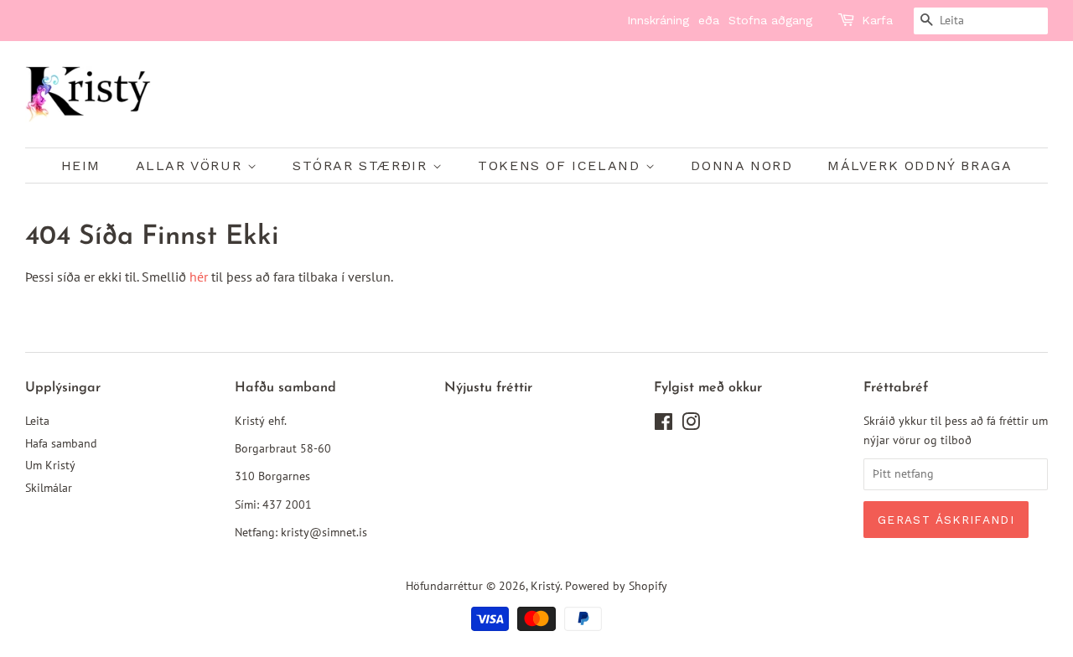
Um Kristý (50, 465)
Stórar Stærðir (363, 165)
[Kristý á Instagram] (691, 424)
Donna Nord (741, 165)
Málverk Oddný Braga (919, 165)
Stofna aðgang (770, 20)
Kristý (545, 585)
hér (198, 276)
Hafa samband (61, 443)
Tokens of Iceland (561, 165)
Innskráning (658, 20)
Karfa (877, 20)
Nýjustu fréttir (488, 388)
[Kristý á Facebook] (663, 424)
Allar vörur (191, 165)
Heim (81, 165)
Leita (37, 420)
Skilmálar (48, 487)
